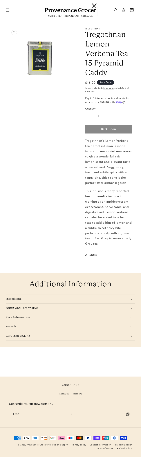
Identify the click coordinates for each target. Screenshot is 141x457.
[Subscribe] (71, 414)
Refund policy (124, 448)
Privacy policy (79, 444)
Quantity (90, 108)
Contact (64, 393)
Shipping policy (123, 444)
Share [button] (93, 255)
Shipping (108, 87)
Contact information (100, 444)
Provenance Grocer (37, 444)
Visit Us (77, 393)
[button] (8, 10)
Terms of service (105, 448)
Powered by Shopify (57, 444)
